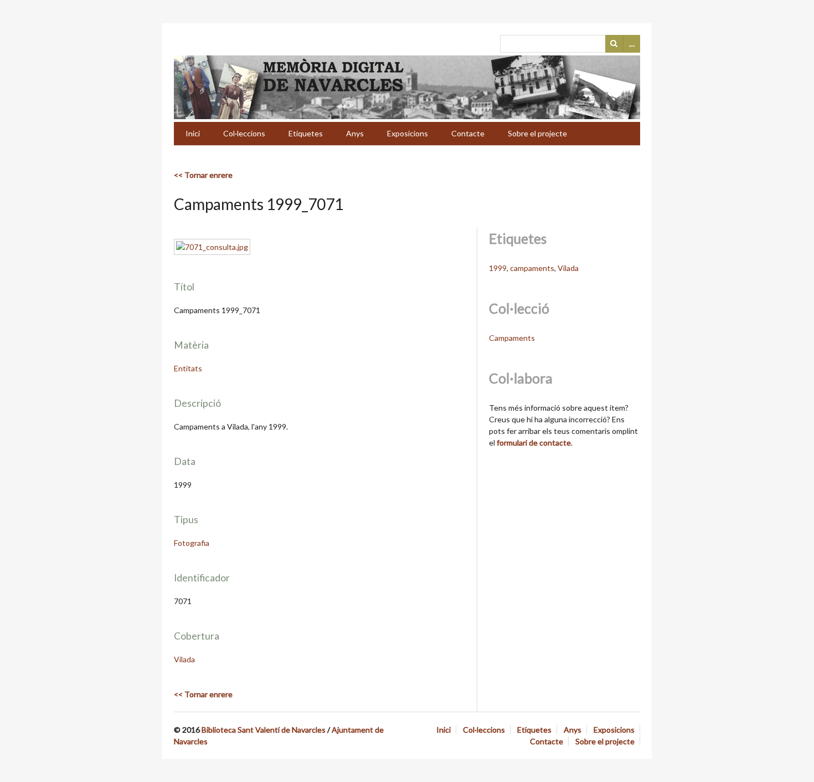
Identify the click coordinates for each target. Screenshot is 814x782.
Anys (355, 133)
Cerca (614, 44)
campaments (532, 268)
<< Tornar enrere (203, 175)
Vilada (184, 659)
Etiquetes (305, 133)
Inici (193, 133)
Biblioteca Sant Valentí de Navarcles (264, 729)
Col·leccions (244, 133)
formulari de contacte (534, 442)
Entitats (188, 368)
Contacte (468, 133)
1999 (498, 268)
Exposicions (407, 133)
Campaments (512, 338)
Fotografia (191, 543)
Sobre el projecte (537, 133)
